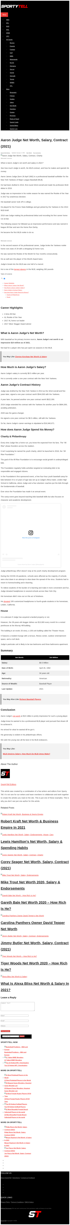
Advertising (16, 1178)
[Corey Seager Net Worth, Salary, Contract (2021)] (35, 855)
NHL (7, 29)
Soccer (12, 69)
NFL (7, 23)
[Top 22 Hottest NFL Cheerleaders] (16, 1063)
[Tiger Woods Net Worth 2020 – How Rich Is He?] (35, 956)
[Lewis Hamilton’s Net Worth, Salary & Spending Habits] (35, 834)
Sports (12, 72)
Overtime (13, 109)
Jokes (12, 102)
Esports (12, 46)
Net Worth (13, 106)
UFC (7, 36)
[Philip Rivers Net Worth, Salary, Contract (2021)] (18, 1129)
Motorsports (13, 59)
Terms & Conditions (17, 1202)
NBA (7, 20)
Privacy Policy (5, 1202)
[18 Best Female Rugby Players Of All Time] (18, 1096)
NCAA (12, 63)
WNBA (12, 82)
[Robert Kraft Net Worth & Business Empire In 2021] (35, 814)
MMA (11, 56)
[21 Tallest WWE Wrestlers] (13, 1057)
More (7, 89)
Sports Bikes (14, 125)
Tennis (12, 79)
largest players (20, 269)
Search (22, 1036)
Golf (11, 53)
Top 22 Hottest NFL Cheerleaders (15, 1065)
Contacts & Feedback (28, 1178)
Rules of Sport (14, 119)
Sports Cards (14, 122)
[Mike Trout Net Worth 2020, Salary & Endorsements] (35, 875)
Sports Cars (14, 129)
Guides (12, 99)
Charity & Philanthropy (13, 294)
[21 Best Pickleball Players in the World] (18, 1078)
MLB (7, 26)
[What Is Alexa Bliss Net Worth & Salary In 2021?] (35, 976)
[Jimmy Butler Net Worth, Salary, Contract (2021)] (35, 936)
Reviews (12, 115)
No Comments (37, 153)
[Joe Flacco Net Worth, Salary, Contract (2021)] (18, 1151)
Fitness (12, 96)
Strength (12, 76)
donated (7, 601)
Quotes (12, 112)
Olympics (13, 66)
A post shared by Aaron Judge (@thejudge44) (31, 564)
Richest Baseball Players (30, 699)
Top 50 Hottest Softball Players (15, 1107)
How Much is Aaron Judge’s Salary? (14, 287)
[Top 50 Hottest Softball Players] (15, 1104)
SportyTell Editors (5, 153)
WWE (8, 33)
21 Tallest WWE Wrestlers (13, 1060)
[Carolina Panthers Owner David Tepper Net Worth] (35, 915)
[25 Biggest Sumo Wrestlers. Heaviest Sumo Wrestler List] (18, 1086)
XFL (11, 86)
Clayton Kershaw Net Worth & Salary (31, 357)
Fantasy (12, 49)
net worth (16, 716)
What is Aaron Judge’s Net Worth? (14, 285)
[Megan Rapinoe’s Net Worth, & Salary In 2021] (18, 1140)
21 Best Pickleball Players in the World (17, 1080)
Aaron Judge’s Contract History (13, 290)
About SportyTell (6, 1178)
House (8, 297)
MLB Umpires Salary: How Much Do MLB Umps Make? (26, 754)
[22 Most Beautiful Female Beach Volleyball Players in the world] (18, 1112)
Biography (13, 92)
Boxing (12, 43)
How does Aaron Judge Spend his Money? (16, 292)
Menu (4, 14)
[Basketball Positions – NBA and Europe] (18, 1049)
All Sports (9, 39)
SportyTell (3, 1220)
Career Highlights (9, 283)
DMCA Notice (29, 1202)
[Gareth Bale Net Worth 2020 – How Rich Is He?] (35, 895)
